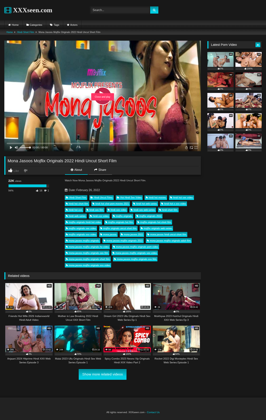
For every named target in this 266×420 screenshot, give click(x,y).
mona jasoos (110, 234)
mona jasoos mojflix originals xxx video (89, 265)
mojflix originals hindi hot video (85, 222)
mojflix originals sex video (82, 228)
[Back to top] (255, 409)
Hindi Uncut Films (103, 197)
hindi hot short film (78, 203)
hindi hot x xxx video (175, 203)
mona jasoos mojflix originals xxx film (136, 259)
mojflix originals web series (158, 228)
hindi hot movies (157, 197)
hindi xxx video (101, 216)
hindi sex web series (144, 209)
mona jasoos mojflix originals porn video (137, 246)
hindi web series (77, 216)
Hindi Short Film (25, 32)
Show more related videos (102, 374)
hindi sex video (118, 209)
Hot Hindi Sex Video (131, 197)
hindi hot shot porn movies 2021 (112, 203)
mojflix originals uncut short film (119, 228)
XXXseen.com (31, 10)
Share (102, 169)
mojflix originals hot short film (155, 222)
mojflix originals (124, 216)
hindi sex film (96, 209)
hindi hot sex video (183, 197)
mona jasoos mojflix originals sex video (136, 253)
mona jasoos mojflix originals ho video (89, 246)
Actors (73, 24)
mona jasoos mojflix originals (84, 240)
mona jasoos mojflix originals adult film (170, 240)
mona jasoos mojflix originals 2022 (124, 240)
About (78, 169)
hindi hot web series (146, 203)
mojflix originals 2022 (150, 216)
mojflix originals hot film (120, 222)
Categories (36, 24)
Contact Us (153, 412)
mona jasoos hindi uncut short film (168, 234)
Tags (56, 24)
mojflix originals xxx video (82, 234)
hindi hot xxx (75, 209)
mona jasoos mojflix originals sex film (88, 253)
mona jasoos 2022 (133, 234)
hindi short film (169, 209)
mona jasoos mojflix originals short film (89, 259)
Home (15, 24)
